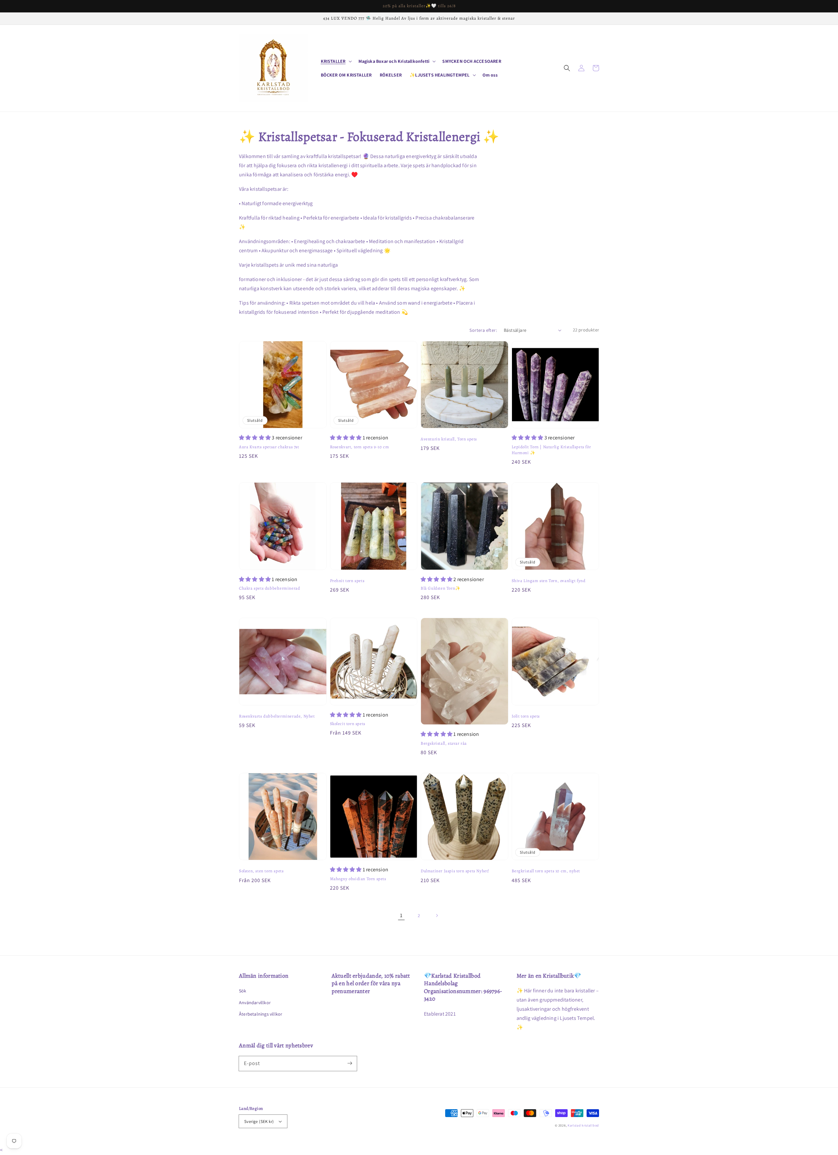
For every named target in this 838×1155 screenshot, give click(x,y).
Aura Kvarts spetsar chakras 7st (269, 447)
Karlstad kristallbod (583, 1125)
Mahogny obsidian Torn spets (358, 878)
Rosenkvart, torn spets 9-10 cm (359, 447)
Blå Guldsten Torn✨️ (441, 588)
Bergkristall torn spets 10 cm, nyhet (546, 871)
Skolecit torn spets (347, 723)
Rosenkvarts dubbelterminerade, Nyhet (277, 716)
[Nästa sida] (436, 915)
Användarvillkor (255, 1002)
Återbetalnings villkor (260, 1014)
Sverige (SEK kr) (259, 1121)
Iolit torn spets (526, 716)
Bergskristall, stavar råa (444, 743)
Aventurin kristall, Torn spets (449, 439)
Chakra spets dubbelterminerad (269, 588)
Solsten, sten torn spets (261, 871)
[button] (567, 68)
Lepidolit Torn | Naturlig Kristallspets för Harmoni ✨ (551, 449)
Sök (242, 991)
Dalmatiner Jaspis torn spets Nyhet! (455, 871)
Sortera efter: (483, 330)
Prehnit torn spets (347, 580)
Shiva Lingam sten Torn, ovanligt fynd (549, 580)
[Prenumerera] (349, 1063)
